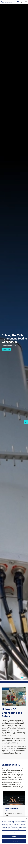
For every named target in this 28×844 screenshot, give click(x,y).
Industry (4, 682)
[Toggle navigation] (26, 2)
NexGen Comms (11, 682)
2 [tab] (25, 677)
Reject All (14, 836)
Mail (18, 2)
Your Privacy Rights (14, 832)
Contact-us (26, 422)
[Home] (6, 2)
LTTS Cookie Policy (14, 829)
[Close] (26, 819)
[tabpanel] (14, 342)
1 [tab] (22, 677)
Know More (6, 19)
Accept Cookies (14, 841)
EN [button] (21, 2)
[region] (14, 830)
